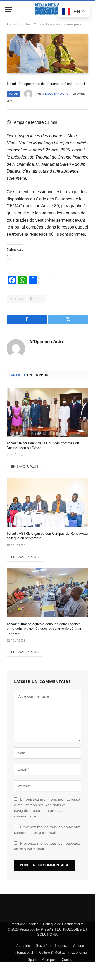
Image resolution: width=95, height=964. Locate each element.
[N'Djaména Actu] (47, 9)
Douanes (16, 299)
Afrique (78, 946)
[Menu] (8, 9)
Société (42, 946)
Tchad (13, 93)
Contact (68, 960)
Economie (79, 952)
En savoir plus (25, 466)
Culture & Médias (52, 952)
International (23, 952)
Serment (37, 299)
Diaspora (60, 946)
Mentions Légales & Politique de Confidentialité (48, 924)
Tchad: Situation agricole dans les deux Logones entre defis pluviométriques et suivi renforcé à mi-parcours (44, 628)
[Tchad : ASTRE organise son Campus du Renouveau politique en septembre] (47, 502)
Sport (32, 960)
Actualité (23, 946)
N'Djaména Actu (55, 93)
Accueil (12, 24)
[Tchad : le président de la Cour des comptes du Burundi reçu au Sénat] (47, 412)
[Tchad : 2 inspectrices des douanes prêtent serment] (47, 53)
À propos (49, 960)
